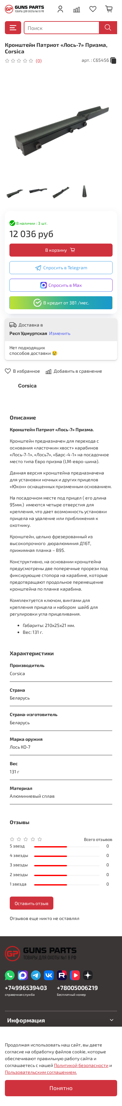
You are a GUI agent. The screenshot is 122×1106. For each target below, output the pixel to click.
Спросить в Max (65, 285)
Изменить (59, 333)
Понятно (61, 1088)
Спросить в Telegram (65, 267)
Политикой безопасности (81, 1065)
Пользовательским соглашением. (41, 1072)
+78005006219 (77, 987)
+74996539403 (26, 987)
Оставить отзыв (31, 903)
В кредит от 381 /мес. (66, 302)
